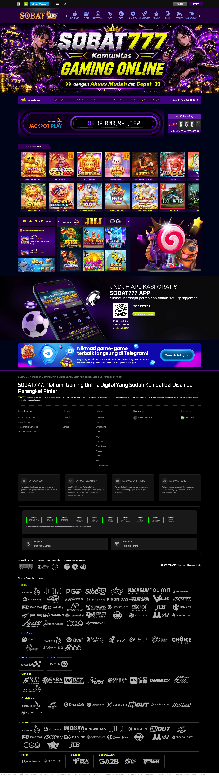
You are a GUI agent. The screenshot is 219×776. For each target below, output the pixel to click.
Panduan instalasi (144, 314)
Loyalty (66, 422)
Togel (121, 18)
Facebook (190, 417)
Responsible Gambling (28, 427)
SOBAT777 (22, 397)
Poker (168, 18)
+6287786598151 (147, 417)
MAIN (35, 164)
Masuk (180, 4)
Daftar (196, 4)
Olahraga (133, 18)
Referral (66, 427)
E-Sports (179, 18)
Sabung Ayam (191, 18)
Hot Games (74, 18)
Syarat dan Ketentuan (27, 431)
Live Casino (98, 18)
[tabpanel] (109, 58)
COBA (72, 234)
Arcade (156, 18)
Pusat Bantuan (24, 422)
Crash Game (144, 18)
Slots (86, 18)
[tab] (71, 221)
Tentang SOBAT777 (26, 417)
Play (56, 126)
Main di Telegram (41, 4)
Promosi (66, 417)
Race (110, 18)
